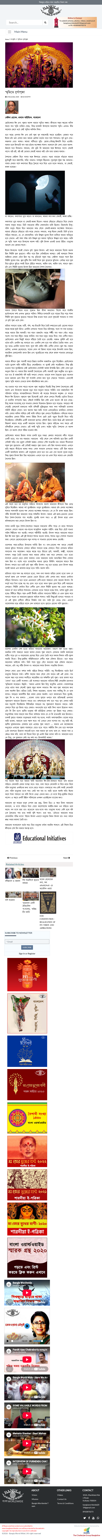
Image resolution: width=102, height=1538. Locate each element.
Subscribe (27, 947)
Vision (34, 1495)
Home (7, 39)
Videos (60, 1495)
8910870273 (88, 1512)
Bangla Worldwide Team (40, 1504)
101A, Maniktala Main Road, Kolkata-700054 (91, 1498)
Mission (35, 1499)
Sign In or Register (27, 953)
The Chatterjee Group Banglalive (86, 1535)
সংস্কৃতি (13, 39)
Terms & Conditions (65, 1503)
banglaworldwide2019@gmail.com (91, 1506)
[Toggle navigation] (9, 32)
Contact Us (61, 1499)
